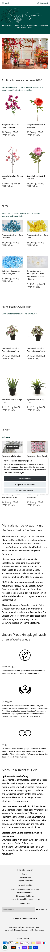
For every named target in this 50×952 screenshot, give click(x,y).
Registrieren (41, 909)
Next (46, 53)
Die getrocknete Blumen (25, 896)
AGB (37, 927)
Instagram (17, 919)
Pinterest (33, 919)
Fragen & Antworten (25, 881)
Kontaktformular (25, 878)
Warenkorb (44, 3)
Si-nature (26, 938)
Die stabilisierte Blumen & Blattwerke (25, 890)
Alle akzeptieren (25, 479)
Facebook (25, 919)
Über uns (25, 874)
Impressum (30, 927)
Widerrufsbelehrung (37, 930)
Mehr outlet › (6, 437)
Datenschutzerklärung (16, 927)
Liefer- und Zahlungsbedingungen (16, 930)
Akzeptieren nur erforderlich (25, 485)
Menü (7, 3)
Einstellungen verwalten (25, 490)
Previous (3, 53)
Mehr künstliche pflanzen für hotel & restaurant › (20, 314)
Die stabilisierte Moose (25, 893)
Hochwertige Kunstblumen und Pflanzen (25, 899)
